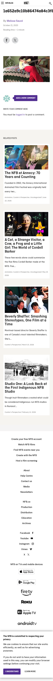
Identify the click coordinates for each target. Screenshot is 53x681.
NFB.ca (26, 501)
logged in (20, 114)
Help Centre (26, 476)
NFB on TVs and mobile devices (26, 564)
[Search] (50, 3)
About (27, 470)
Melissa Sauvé (15, 20)
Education (26, 518)
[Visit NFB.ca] (31, 3)
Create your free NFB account (26, 439)
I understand (12, 671)
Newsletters (26, 492)
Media (26, 486)
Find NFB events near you (27, 450)
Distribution (26, 512)
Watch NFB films (26, 444)
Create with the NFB (26, 455)
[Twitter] (15, 40)
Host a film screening (26, 460)
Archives (26, 523)
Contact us (26, 481)
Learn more (30, 671)
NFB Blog (9, 3)
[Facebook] (6, 40)
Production (26, 507)
